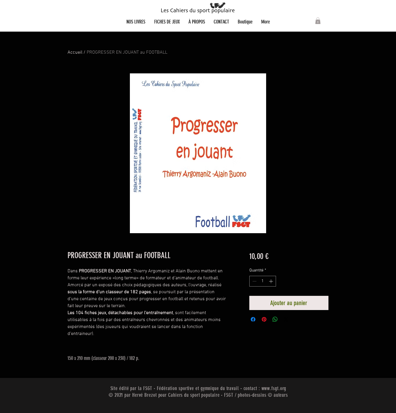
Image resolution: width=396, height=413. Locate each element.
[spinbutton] (262, 281)
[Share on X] (286, 319)
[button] (318, 20)
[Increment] (271, 281)
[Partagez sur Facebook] (253, 319)
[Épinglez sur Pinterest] (264, 319)
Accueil (75, 52)
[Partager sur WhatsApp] (275, 319)
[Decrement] (253, 281)
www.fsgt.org (273, 388)
